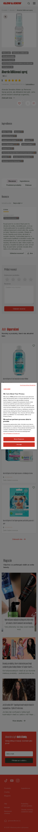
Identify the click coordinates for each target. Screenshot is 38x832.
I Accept (19, 444)
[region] (19, 416)
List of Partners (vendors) (11, 433)
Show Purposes (19, 439)
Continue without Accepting (27, 385)
